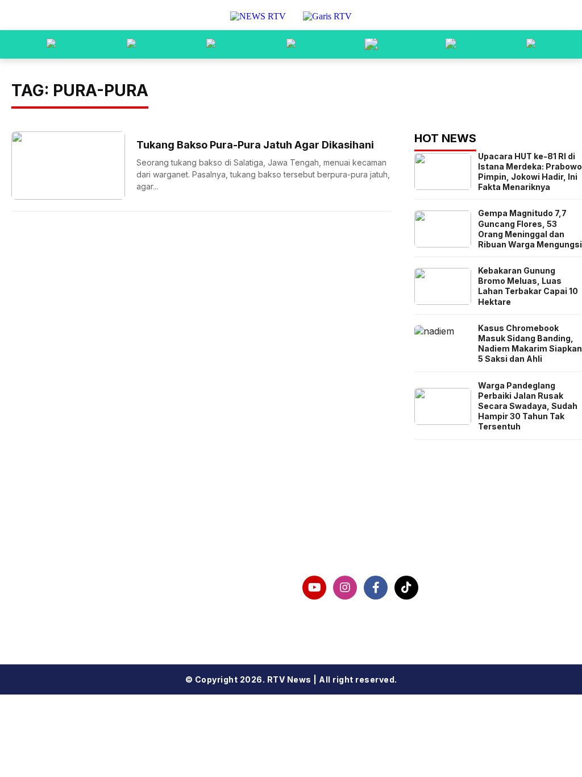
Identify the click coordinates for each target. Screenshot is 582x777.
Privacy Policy (45, 599)
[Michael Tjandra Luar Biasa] (211, 44)
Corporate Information (66, 581)
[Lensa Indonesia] (51, 44)
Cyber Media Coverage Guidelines (94, 617)
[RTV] (531, 44)
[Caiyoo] (291, 44)
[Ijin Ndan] (131, 44)
